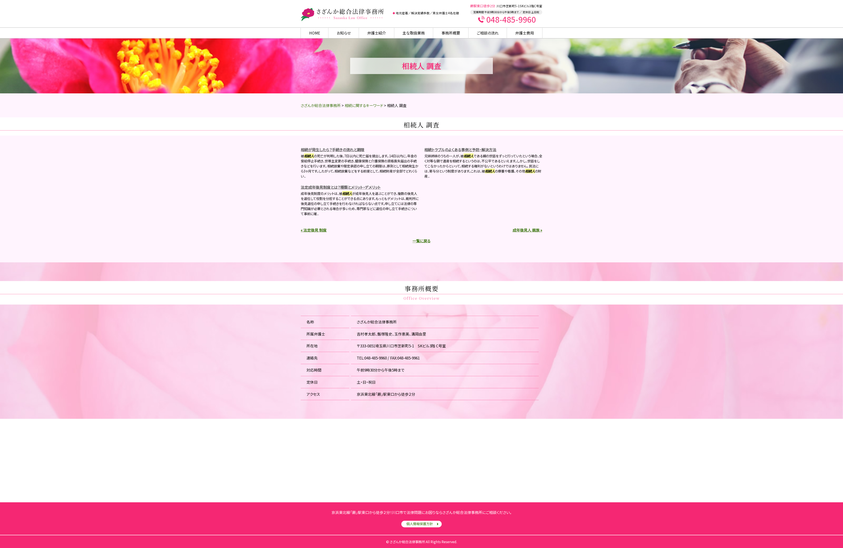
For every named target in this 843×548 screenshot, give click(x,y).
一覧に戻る (421, 240)
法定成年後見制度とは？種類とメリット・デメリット (341, 187)
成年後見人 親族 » (527, 230)
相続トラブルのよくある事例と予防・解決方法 (460, 149)
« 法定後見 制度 (314, 230)
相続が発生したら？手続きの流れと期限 (332, 149)
